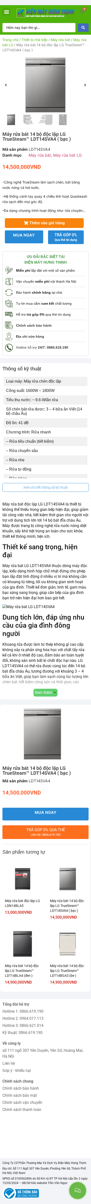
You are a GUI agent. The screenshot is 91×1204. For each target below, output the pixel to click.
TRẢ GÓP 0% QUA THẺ (45, 832)
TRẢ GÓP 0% (66, 237)
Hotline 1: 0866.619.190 (22, 1011)
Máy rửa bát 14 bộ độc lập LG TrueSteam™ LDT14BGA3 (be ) (67, 971)
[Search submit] (83, 27)
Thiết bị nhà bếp (35, 40)
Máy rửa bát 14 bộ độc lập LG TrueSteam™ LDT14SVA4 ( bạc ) (67, 906)
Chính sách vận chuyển (22, 1102)
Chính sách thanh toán (21, 1109)
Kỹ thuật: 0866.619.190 (22, 1032)
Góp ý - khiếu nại (16, 1070)
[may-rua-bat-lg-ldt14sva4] (45, 85)
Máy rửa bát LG (67, 155)
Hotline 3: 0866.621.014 (22, 1025)
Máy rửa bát (60, 40)
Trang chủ (10, 40)
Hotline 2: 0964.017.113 (22, 1018)
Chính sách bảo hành (20, 1088)
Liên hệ (8, 1063)
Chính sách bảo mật (19, 1095)
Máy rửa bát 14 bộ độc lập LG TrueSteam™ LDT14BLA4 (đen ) (22, 971)
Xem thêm (43, 692)
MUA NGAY (24, 235)
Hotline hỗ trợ (42, 347)
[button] (6, 12)
